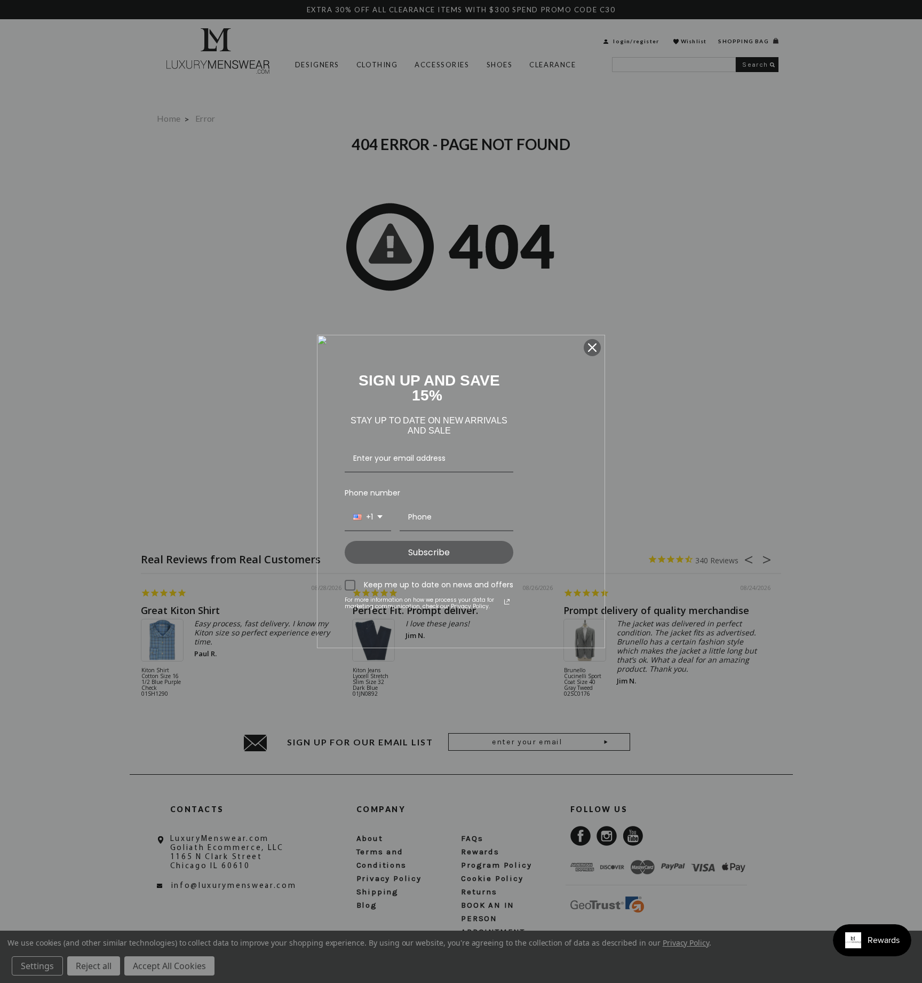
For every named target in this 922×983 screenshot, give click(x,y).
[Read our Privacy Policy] (506, 601)
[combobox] (368, 517)
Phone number (372, 492)
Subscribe (429, 552)
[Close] (592, 347)
